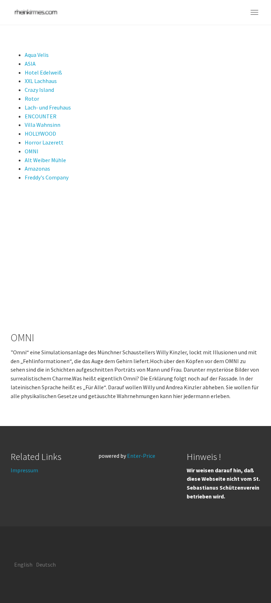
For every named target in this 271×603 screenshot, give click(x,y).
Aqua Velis (37, 54)
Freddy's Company (46, 177)
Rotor (32, 98)
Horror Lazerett (44, 142)
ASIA (30, 63)
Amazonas (37, 168)
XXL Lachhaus (41, 80)
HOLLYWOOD (40, 133)
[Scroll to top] (248, 580)
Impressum (24, 470)
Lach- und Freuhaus (48, 107)
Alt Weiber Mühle (45, 160)
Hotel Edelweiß (43, 72)
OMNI (31, 151)
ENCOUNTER (40, 116)
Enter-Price (141, 455)
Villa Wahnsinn (42, 124)
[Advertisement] (135, 256)
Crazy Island (39, 89)
